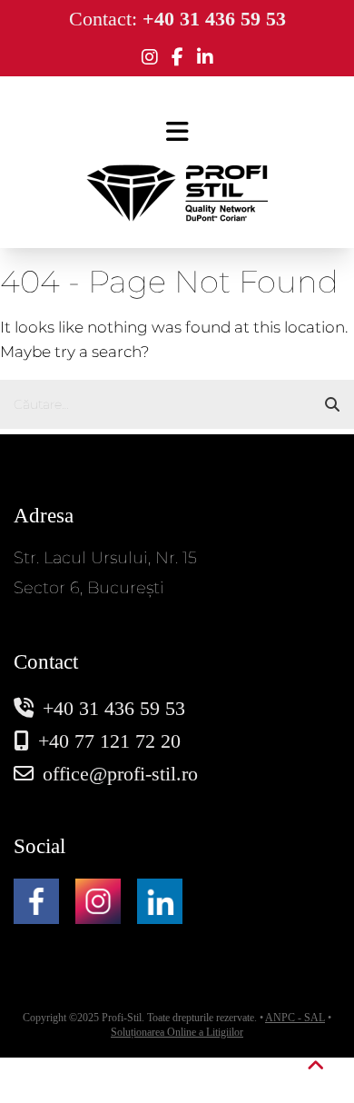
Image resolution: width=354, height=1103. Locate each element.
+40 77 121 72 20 (109, 741)
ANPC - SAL (295, 1017)
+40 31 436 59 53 (114, 708)
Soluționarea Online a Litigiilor (177, 1032)
